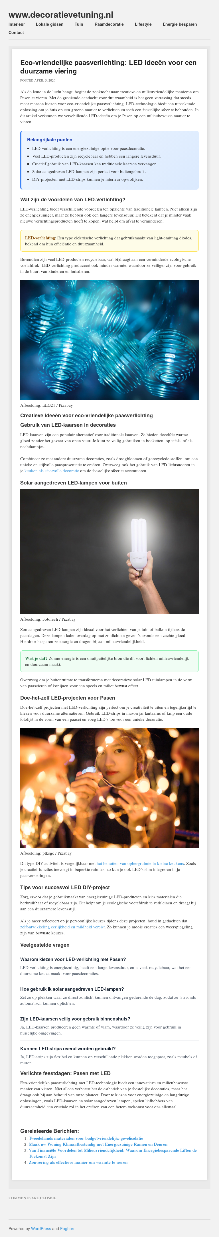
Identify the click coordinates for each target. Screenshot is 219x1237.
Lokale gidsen (50, 24)
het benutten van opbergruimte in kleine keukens (140, 863)
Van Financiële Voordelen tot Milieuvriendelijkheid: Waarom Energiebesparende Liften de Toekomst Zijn (113, 1153)
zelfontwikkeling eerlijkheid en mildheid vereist (62, 927)
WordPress (41, 1228)
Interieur (17, 24)
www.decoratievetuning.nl (61, 14)
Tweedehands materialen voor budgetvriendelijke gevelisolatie (86, 1138)
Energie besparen (180, 24)
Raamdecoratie (109, 24)
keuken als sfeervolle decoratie (52, 470)
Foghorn (68, 1228)
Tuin (79, 24)
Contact (16, 32)
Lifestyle (143, 24)
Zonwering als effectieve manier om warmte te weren (78, 1162)
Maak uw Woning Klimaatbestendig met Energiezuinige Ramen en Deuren (98, 1144)
